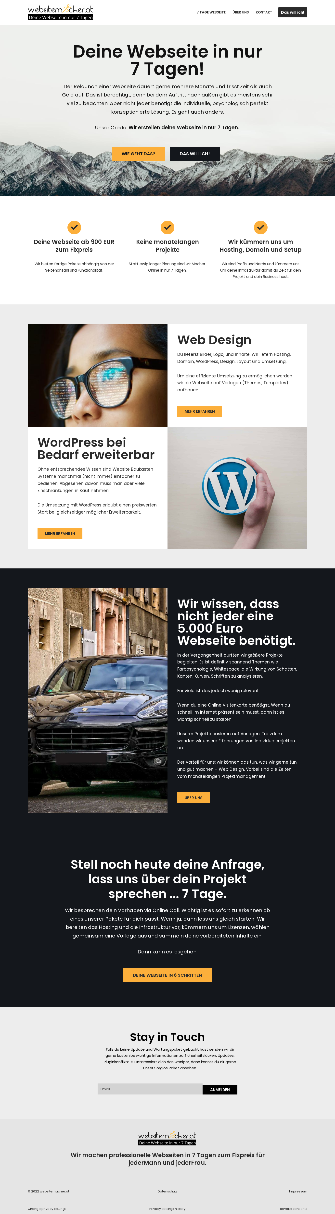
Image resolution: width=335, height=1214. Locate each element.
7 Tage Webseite (211, 12)
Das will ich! (292, 12)
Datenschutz (167, 1191)
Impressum (298, 1191)
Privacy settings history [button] (167, 1209)
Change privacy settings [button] (47, 1209)
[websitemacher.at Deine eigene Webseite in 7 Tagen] (61, 12)
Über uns (240, 12)
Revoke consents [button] (293, 1209)
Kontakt (264, 12)
